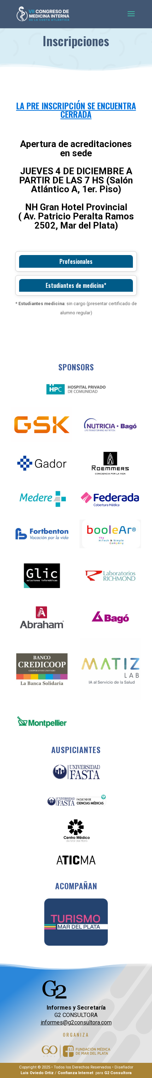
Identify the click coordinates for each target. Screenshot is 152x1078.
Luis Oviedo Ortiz (37, 1073)
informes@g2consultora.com (76, 1022)
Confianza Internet (75, 1073)
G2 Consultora (117, 1073)
